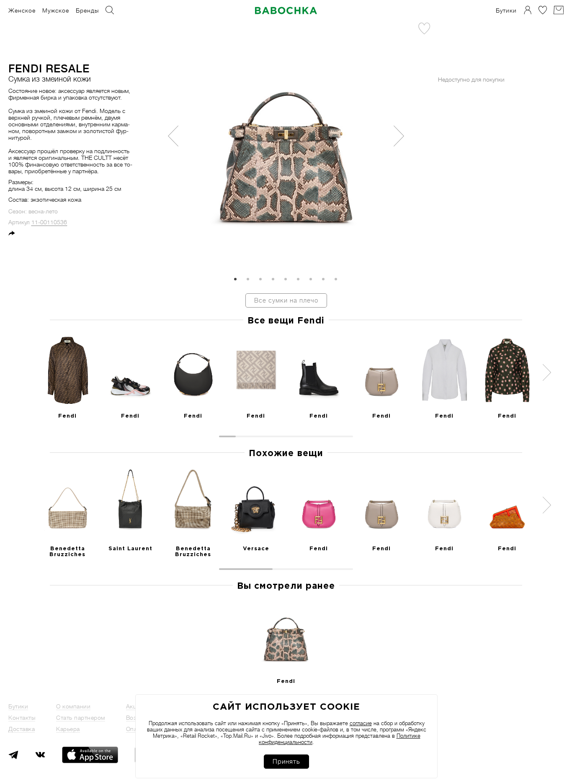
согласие (361, 723)
